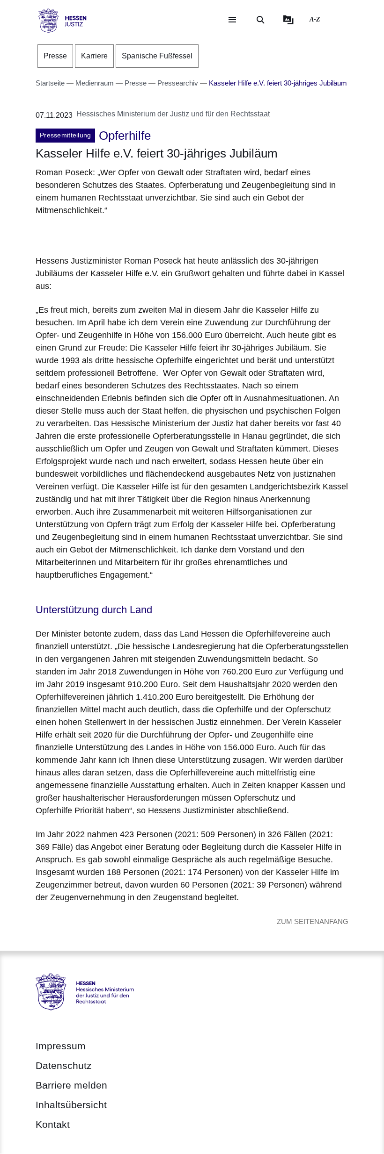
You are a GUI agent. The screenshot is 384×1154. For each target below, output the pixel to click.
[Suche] (260, 20)
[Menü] (232, 20)
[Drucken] (116, 234)
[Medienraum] (288, 20)
